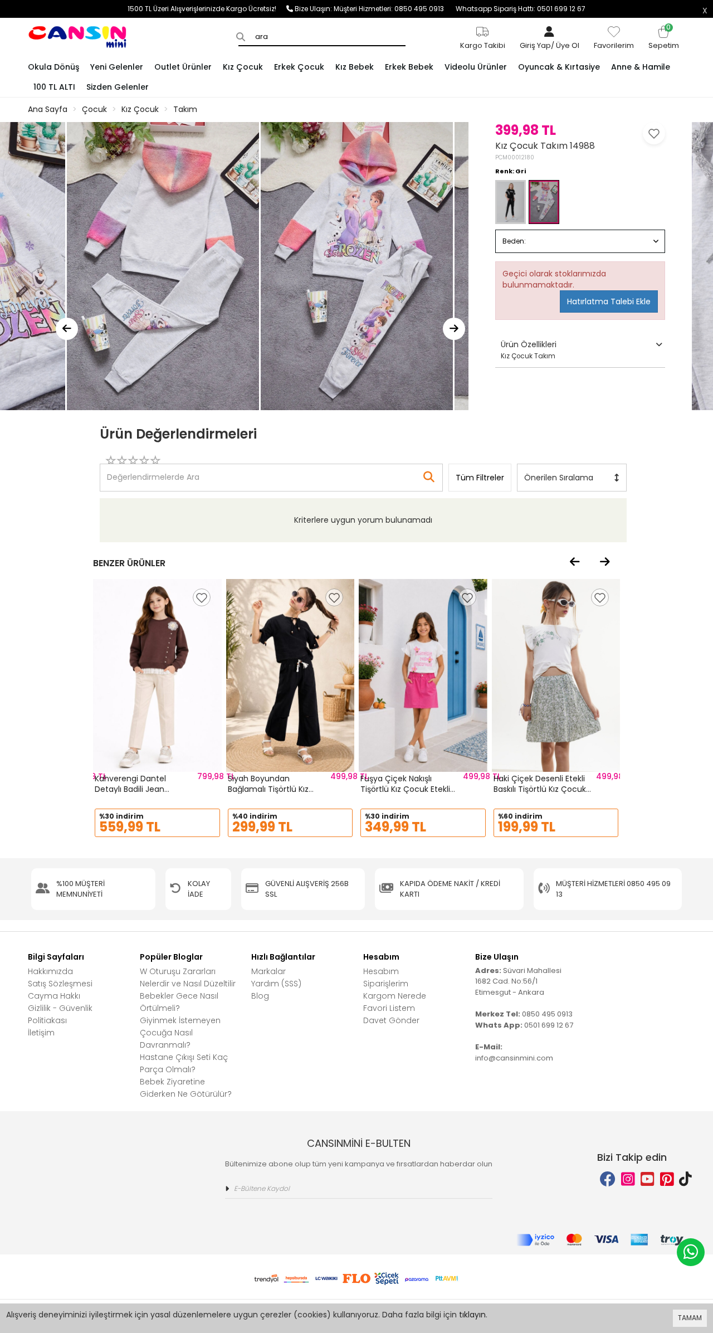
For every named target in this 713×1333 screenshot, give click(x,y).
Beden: (514, 241)
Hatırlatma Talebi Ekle (609, 301)
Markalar (268, 971)
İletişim (41, 1032)
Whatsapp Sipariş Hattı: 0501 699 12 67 (520, 8)
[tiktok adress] (685, 1179)
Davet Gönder (391, 1020)
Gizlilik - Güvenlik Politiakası (60, 1014)
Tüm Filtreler (480, 477)
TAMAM (690, 1317)
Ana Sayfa (47, 109)
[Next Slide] (453, 328)
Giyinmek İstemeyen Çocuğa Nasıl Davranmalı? (180, 1032)
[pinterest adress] (667, 1179)
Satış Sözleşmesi (60, 983)
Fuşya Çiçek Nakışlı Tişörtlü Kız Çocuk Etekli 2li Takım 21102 (405, 789)
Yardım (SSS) (276, 983)
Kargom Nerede (394, 995)
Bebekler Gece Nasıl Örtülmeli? (179, 1002)
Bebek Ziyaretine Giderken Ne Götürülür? (186, 1088)
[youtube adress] (648, 1179)
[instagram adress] (628, 1179)
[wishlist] (202, 597)
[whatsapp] (691, 1252)
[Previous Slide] (66, 328)
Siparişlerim (385, 983)
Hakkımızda (50, 971)
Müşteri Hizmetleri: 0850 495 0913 (395, 8)
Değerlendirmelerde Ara (152, 472)
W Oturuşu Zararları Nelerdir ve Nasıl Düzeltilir (188, 977)
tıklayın (472, 1314)
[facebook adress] (608, 1179)
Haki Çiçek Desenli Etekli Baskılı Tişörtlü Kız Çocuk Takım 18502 (540, 789)
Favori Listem (389, 1008)
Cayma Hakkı (54, 995)
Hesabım (381, 971)
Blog (260, 995)
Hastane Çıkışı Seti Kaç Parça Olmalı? (184, 1063)
